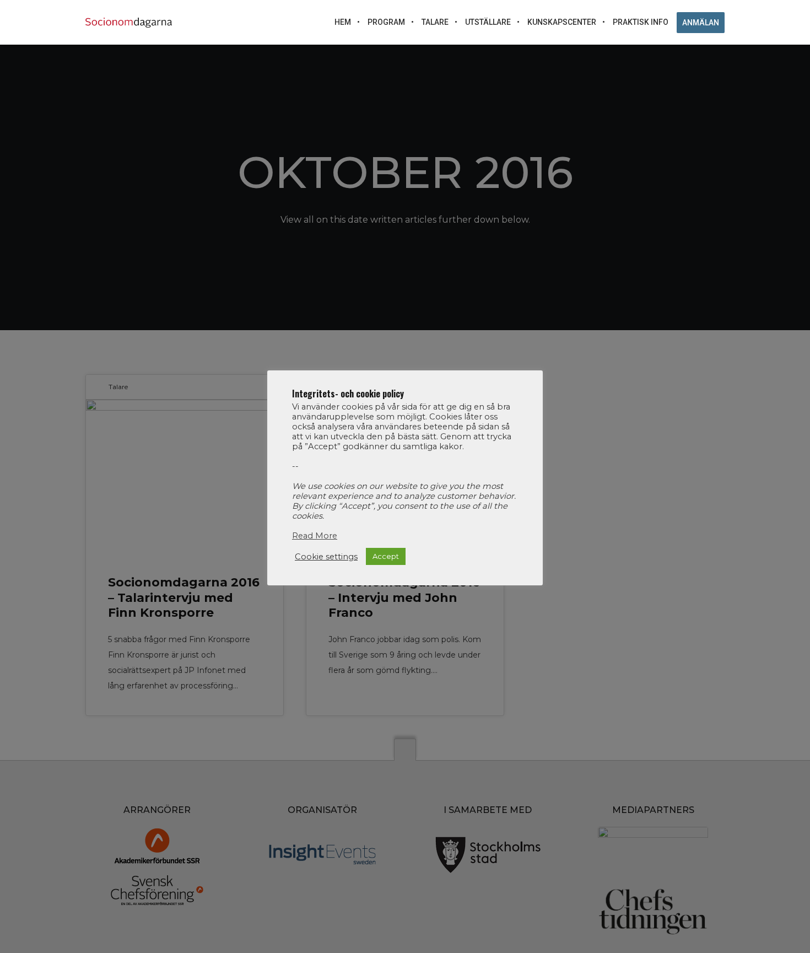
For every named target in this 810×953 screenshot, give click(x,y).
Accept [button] (385, 556)
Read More (314, 536)
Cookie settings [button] (326, 556)
